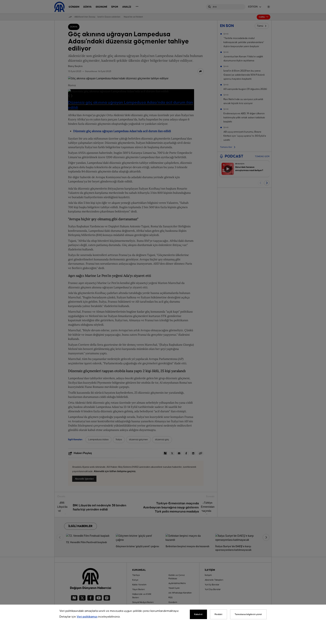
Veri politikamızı (87, 616)
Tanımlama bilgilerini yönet (248, 614)
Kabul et (198, 614)
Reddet (218, 614)
